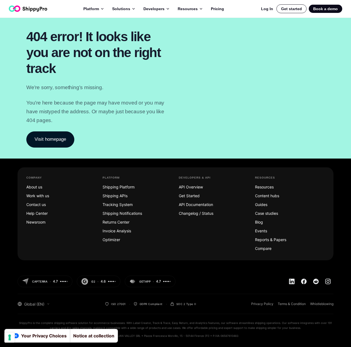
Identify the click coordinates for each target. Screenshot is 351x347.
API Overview (191, 187)
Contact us (36, 204)
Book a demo (325, 9)
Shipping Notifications (122, 213)
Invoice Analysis (117, 230)
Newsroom (36, 222)
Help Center (37, 213)
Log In (267, 9)
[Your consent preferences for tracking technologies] (9, 337)
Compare (263, 248)
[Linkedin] (291, 281)
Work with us (37, 195)
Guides (261, 204)
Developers (154, 9)
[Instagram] (327, 281)
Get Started (189, 195)
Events (261, 230)
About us (34, 187)
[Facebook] (303, 281)
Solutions (121, 9)
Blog (259, 222)
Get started (291, 9)
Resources (188, 9)
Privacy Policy (262, 304)
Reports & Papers (270, 239)
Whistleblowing (321, 304)
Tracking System (118, 204)
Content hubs (267, 195)
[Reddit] (315, 281)
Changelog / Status (196, 213)
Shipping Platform (119, 187)
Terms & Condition (292, 304)
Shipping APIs (115, 195)
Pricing (217, 9)
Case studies (266, 213)
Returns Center (116, 222)
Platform (91, 9)
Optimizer (111, 239)
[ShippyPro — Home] (28, 8)
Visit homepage (50, 139)
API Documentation (196, 204)
